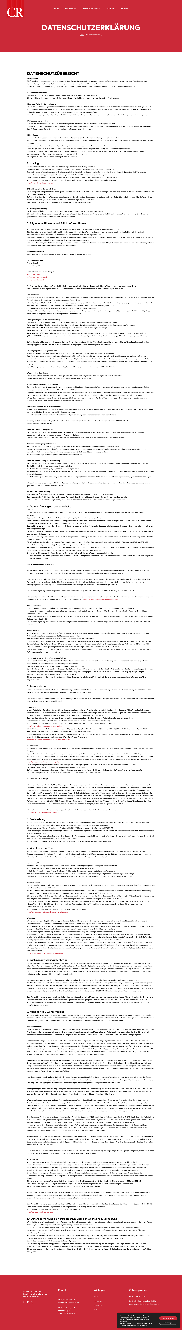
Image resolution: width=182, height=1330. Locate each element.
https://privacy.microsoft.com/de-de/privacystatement (47, 912)
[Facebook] (24, 1302)
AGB (95, 1309)
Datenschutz (98, 1305)
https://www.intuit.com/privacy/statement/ (43, 812)
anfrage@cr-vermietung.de (37, 277)
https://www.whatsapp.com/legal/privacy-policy (45, 953)
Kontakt (124, 9)
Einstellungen (168, 1323)
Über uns (110, 9)
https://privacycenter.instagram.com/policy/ (43, 762)
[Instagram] (28, 1302)
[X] (32, 1302)
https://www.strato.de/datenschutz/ (40, 183)
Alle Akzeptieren (168, 1318)
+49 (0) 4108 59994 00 (35, 274)
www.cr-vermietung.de (36, 280)
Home (56, 9)
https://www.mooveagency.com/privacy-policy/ (102, 599)
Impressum (98, 1301)
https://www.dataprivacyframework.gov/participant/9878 (49, 740)
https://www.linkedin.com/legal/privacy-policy (44, 726)
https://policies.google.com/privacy (40, 1212)
